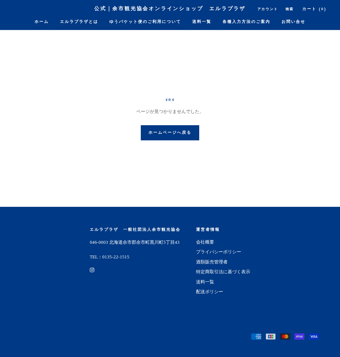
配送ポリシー (209, 291)
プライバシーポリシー (218, 251)
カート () (314, 9)
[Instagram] (92, 270)
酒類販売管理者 (212, 261)
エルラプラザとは (79, 22)
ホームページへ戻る (170, 132)
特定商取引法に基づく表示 (223, 271)
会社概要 (205, 242)
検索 (290, 9)
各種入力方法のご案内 (246, 22)
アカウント (267, 9)
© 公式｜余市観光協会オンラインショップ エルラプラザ (75, 334)
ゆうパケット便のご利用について (145, 22)
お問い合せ (293, 22)
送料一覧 (201, 22)
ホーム (42, 22)
